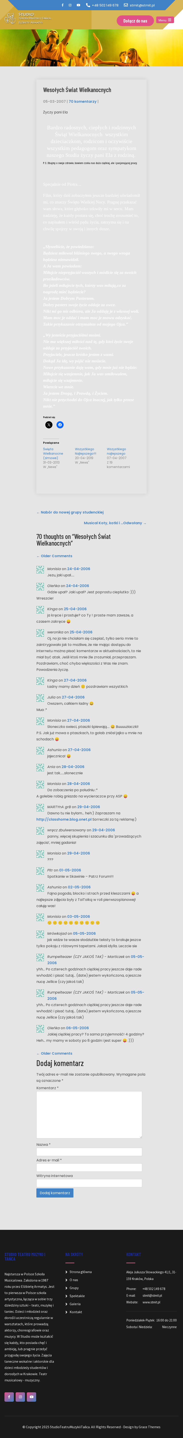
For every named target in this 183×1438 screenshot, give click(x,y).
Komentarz (47, 1088)
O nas (74, 1280)
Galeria (75, 1304)
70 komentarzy (83, 101)
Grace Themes (149, 1427)
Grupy (74, 1288)
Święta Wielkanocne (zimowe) (53, 453)
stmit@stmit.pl (142, 5)
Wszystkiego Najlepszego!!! (85, 451)
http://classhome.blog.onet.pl (64, 819)
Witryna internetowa (54, 1175)
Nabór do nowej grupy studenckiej (70, 512)
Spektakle (77, 1296)
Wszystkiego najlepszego (116, 451)
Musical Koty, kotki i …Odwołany (115, 523)
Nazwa (43, 1144)
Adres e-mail (49, 1160)
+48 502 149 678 (105, 5)
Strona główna (81, 1272)
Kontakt (76, 1312)
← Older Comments (54, 556)
